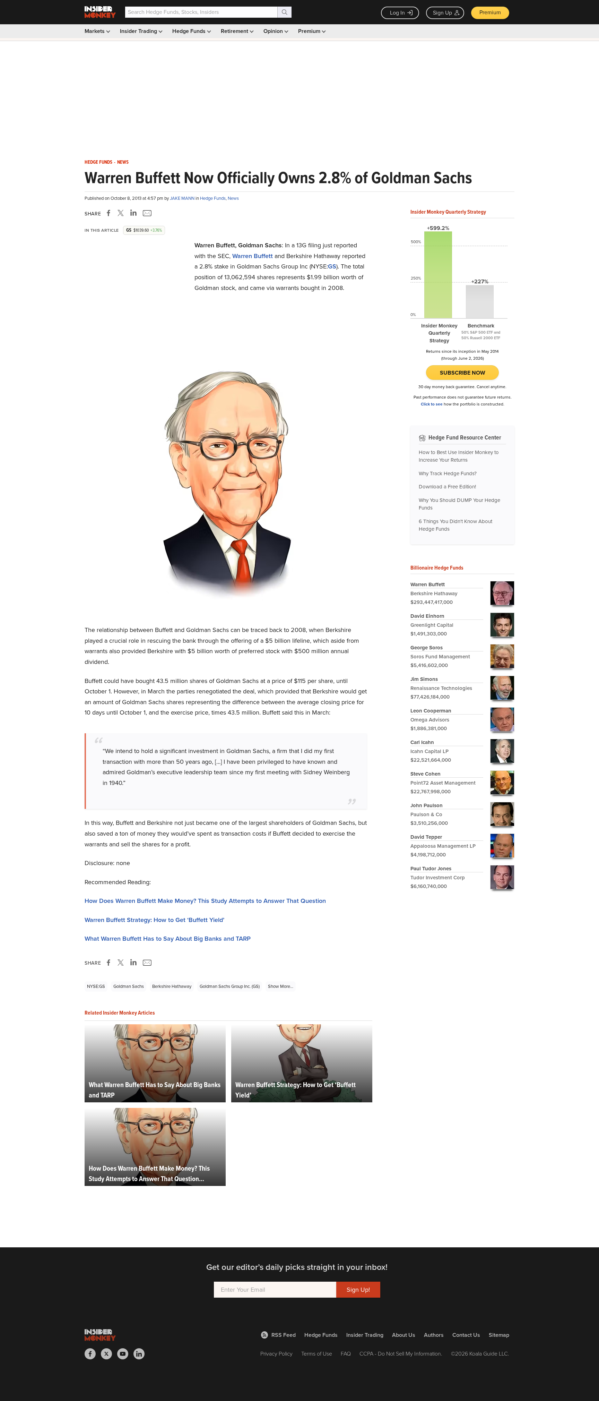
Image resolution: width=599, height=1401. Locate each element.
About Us (403, 1335)
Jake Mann (183, 198)
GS (332, 266)
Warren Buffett (252, 255)
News (123, 162)
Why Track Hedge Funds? (448, 473)
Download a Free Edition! (447, 486)
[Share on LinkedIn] (133, 213)
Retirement (235, 31)
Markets (95, 31)
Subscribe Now (462, 373)
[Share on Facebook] (110, 213)
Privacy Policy (276, 1354)
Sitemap (499, 1335)
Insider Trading (139, 31)
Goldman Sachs (128, 986)
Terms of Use (316, 1354)
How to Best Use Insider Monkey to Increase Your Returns (459, 456)
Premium (490, 12)
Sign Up (442, 13)
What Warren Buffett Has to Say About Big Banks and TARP (168, 938)
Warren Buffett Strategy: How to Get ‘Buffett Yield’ (154, 919)
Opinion (273, 31)
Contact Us (466, 1335)
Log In (397, 13)
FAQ (346, 1354)
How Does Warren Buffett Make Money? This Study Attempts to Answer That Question (205, 900)
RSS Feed (283, 1335)
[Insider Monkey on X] (109, 1353)
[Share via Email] (146, 213)
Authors (434, 1335)
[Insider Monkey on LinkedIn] (141, 1353)
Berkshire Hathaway (171, 986)
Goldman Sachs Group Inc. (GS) (230, 986)
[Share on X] (122, 213)
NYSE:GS (96, 986)
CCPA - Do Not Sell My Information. (400, 1354)
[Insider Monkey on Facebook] (93, 1353)
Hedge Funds (189, 31)
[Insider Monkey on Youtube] (125, 1353)
